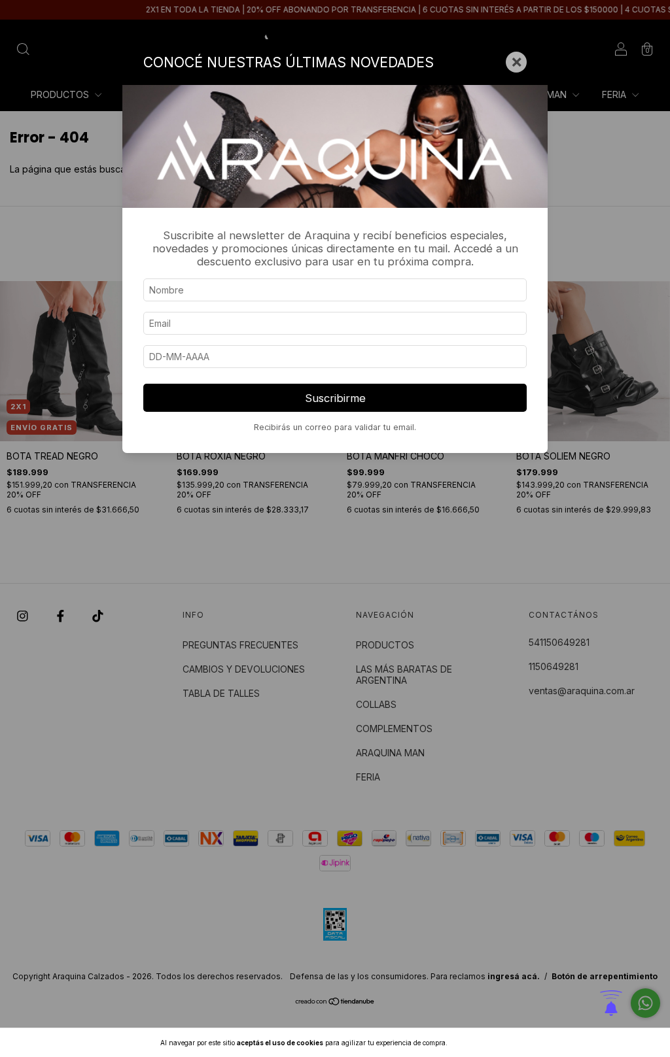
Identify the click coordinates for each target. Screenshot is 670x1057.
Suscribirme (335, 398)
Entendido (483, 1042)
